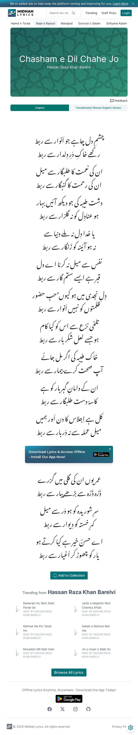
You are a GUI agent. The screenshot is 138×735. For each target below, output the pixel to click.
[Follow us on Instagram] (75, 709)
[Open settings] (130, 727)
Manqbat (67, 23)
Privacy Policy (121, 726)
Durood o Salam (89, 23)
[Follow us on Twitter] (62, 709)
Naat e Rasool (45, 23)
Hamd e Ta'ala (20, 23)
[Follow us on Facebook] (49, 709)
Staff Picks (109, 13)
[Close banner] (109, 449)
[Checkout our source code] (88, 709)
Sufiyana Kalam (116, 23)
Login (126, 13)
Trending (91, 13)
